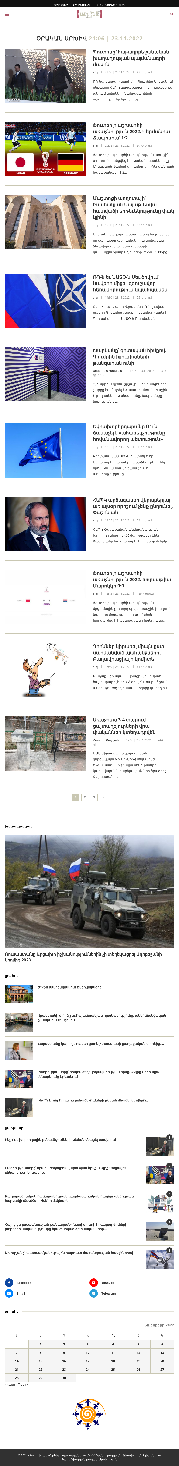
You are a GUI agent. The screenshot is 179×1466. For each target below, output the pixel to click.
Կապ (122, 5)
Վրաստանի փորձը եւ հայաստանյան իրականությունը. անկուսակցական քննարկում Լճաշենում (102, 1017)
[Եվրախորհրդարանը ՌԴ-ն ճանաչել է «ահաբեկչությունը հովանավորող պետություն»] (45, 450)
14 (17, 1361)
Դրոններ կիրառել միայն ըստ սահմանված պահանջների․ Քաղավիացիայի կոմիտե (128, 652)
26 (138, 1369)
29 (40, 1378)
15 (40, 1361)
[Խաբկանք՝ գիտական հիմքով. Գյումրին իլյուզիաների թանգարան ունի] (45, 374)
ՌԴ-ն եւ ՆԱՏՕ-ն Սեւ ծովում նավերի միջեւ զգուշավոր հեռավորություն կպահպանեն (130, 283)
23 (64, 1369)
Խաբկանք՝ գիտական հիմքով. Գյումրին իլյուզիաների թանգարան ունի (130, 356)
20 (162, 1361)
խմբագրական (19, 826)
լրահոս (12, 975)
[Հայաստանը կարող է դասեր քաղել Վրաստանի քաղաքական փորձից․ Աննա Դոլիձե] (19, 1050)
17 (88, 1361)
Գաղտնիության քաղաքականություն (89, 1459)
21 (17, 1369)
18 (113, 1361)
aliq (95, 72)
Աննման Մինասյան (107, 371)
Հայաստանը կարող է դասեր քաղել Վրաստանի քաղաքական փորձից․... (101, 1043)
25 (113, 1369)
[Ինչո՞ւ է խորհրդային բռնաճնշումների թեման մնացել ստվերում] (19, 1107)
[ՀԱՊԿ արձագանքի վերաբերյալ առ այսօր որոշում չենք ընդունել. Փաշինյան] (45, 524)
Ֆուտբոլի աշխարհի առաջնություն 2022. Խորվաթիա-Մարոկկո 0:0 (132, 579)
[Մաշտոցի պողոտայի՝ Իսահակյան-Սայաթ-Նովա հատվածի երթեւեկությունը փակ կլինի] (45, 222)
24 (88, 1369)
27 (162, 1369)
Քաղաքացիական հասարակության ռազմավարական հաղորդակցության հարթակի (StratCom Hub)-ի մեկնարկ (69, 1198)
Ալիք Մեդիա (152, 1455)
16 (64, 1361)
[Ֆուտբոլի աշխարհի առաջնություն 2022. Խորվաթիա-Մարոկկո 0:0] (45, 597)
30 (64, 1378)
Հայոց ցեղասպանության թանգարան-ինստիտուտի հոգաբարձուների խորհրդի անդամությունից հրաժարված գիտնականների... (66, 1226)
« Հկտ (10, 1384)
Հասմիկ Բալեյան (106, 740)
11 (113, 1352)
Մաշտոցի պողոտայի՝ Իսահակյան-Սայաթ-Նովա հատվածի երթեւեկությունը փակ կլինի (133, 207)
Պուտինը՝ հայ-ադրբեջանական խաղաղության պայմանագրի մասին (131, 58)
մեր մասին (62, 5)
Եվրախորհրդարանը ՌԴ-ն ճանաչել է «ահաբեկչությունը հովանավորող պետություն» (129, 432)
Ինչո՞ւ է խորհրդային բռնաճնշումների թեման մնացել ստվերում (93, 1100)
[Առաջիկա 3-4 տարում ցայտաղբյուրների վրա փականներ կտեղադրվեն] (45, 743)
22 (40, 1369)
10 (88, 1352)
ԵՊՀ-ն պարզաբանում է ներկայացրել (70, 987)
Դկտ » (23, 1384)
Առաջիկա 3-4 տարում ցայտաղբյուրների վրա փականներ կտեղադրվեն (124, 725)
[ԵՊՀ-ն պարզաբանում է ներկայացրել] (19, 994)
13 (162, 1352)
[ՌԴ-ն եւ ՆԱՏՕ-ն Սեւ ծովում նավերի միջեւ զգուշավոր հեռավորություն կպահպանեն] (45, 301)
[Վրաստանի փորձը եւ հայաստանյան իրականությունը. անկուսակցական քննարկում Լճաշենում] (19, 1022)
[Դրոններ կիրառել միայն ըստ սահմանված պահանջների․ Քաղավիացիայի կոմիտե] (45, 670)
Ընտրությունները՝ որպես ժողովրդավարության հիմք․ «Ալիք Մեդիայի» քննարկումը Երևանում (98, 1074)
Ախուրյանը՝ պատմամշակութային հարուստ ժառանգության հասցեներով (69, 1252)
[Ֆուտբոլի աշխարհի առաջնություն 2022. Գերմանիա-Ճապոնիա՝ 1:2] (45, 149)
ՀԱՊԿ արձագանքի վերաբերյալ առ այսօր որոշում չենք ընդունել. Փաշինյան (133, 506)
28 (17, 1378)
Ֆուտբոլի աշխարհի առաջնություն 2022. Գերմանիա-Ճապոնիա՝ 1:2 (132, 131)
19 (138, 1361)
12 (138, 1352)
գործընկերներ (105, 5)
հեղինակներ (82, 5)
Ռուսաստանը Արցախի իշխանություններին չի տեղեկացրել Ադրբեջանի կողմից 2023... (83, 957)
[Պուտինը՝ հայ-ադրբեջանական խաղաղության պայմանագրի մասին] (45, 76)
